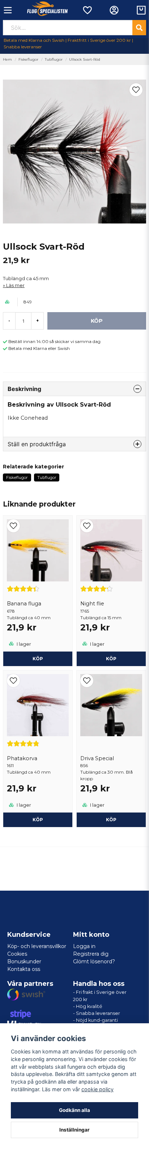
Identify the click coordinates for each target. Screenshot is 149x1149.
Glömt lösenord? (94, 961)
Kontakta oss (23, 969)
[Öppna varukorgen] (141, 10)
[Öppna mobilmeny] (8, 10)
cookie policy (97, 1089)
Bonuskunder (24, 961)
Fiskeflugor (28, 59)
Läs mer (15, 285)
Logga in (84, 946)
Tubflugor (54, 59)
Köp (38, 658)
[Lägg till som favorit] (87, 10)
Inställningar (74, 1130)
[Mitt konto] (114, 10)
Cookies (17, 954)
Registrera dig (90, 954)
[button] (135, 89)
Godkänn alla (74, 1110)
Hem (7, 59)
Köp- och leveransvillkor (36, 946)
